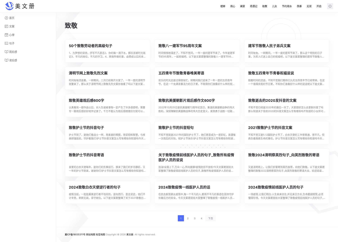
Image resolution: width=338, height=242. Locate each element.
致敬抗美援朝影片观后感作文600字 (186, 100)
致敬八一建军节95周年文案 (180, 46)
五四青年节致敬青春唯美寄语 (181, 73)
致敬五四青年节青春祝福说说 (271, 73)
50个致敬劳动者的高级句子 (90, 46)
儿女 (274, 6)
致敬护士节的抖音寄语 (86, 155)
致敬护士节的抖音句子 (86, 128)
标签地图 (100, 234)
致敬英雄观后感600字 (86, 100)
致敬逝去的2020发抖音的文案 (272, 100)
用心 (232, 6)
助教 (264, 6)
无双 (309, 6)
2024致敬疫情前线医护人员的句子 (275, 187)
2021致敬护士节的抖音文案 (270, 128)
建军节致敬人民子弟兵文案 (269, 46)
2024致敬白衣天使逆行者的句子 (95, 187)
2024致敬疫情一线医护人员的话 (184, 187)
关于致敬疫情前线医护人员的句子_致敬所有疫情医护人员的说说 (196, 157)
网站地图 (90, 234)
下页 (210, 218)
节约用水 (287, 6)
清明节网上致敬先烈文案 (88, 73)
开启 (319, 6)
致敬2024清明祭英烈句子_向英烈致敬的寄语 (283, 155)
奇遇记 (253, 6)
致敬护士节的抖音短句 (176, 128)
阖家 (242, 6)
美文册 (129, 234)
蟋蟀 (222, 6)
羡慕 (299, 6)
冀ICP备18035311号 (75, 234)
